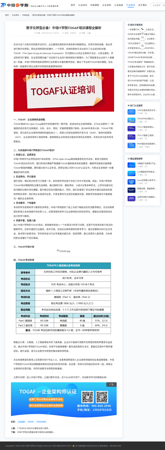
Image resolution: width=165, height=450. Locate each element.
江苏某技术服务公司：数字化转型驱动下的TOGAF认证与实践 (142, 67)
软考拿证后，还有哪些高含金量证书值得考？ (142, 85)
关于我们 (142, 5)
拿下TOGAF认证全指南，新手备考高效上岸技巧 (142, 76)
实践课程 (94, 5)
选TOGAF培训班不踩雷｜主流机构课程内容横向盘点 (142, 81)
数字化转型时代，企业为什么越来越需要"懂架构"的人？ (142, 95)
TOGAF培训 (41, 422)
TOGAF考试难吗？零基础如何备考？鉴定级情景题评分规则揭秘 (142, 62)
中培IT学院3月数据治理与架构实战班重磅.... (36, 432)
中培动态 (25, 15)
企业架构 (21, 422)
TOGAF (31, 422)
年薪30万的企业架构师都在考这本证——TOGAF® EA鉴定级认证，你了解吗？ (142, 90)
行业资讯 (130, 5)
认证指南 (118, 5)
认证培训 (82, 5)
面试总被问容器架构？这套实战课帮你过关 (142, 71)
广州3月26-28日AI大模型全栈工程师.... (33, 428)
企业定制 (106, 5)
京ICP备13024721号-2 (62, 446)
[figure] (142, 112)
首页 (73, 5)
